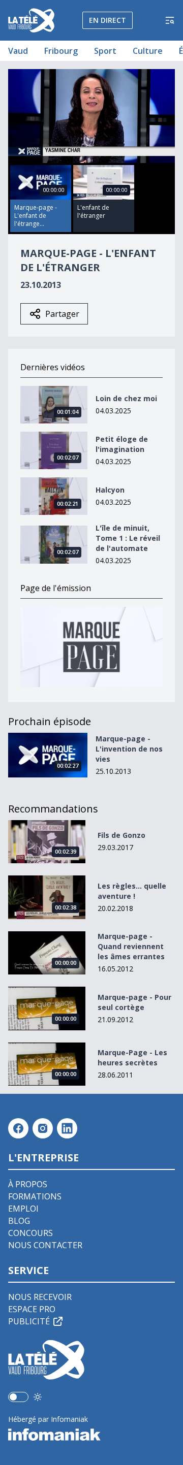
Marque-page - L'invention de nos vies (129, 749)
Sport (105, 50)
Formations (35, 1196)
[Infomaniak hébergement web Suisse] (91, 1434)
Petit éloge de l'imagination (122, 444)
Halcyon (110, 490)
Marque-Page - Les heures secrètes (132, 1057)
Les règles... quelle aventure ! (132, 891)
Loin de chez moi (126, 398)
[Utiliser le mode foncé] (38, 1397)
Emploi (23, 1208)
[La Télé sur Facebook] (18, 1128)
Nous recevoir (40, 1297)
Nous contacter (45, 1245)
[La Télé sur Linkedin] (67, 1128)
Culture (148, 50)
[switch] (18, 1397)
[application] (91, 116)
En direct (107, 20)
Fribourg (61, 50)
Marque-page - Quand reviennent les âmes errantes (131, 946)
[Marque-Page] (91, 647)
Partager (62, 313)
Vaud (18, 50)
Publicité (29, 1321)
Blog (19, 1220)
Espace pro (31, 1309)
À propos (27, 1184)
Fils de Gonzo (121, 835)
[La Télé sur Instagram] (43, 1128)
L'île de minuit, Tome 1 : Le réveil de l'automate (128, 538)
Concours (30, 1233)
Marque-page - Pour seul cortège (134, 1002)
